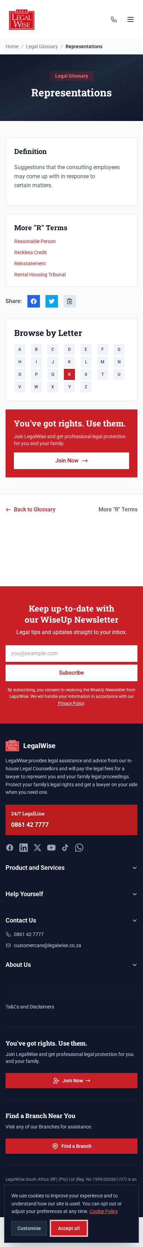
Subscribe (71, 672)
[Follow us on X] (37, 847)
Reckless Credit (30, 252)
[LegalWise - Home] (22, 19)
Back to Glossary (35, 509)
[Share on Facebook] (33, 301)
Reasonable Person (35, 241)
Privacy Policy (71, 703)
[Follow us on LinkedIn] (23, 847)
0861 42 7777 (30, 824)
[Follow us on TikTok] (65, 847)
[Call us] (114, 19)
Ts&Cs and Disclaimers (30, 1007)
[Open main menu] (130, 19)
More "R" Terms (118, 509)
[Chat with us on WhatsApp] (79, 847)
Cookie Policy (104, 1211)
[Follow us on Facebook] (10, 847)
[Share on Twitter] (51, 301)
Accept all (69, 1228)
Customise (29, 1228)
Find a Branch (76, 1146)
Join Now (66, 460)
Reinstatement (30, 263)
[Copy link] (70, 301)
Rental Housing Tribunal (40, 274)
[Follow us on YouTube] (51, 847)
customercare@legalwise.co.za (47, 945)
